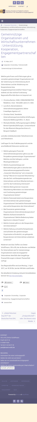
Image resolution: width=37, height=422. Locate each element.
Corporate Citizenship (10, 25)
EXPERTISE (5, 383)
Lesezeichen (8, 300)
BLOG (15, 387)
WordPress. (25, 391)
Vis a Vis (4, 378)
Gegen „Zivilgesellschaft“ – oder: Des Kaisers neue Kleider (28, 314)
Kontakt (21, 6)
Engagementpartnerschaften (20, 297)
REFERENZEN (25, 378)
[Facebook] (14, 2)
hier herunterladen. (16, 274)
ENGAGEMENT (6, 387)
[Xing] (18, 2)
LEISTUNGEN (14, 378)
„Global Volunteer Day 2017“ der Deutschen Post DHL (8, 313)
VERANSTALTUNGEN (18, 383)
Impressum (12, 6)
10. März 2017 (8, 61)
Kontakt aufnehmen (7, 365)
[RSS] (22, 2)
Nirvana (18, 391)
